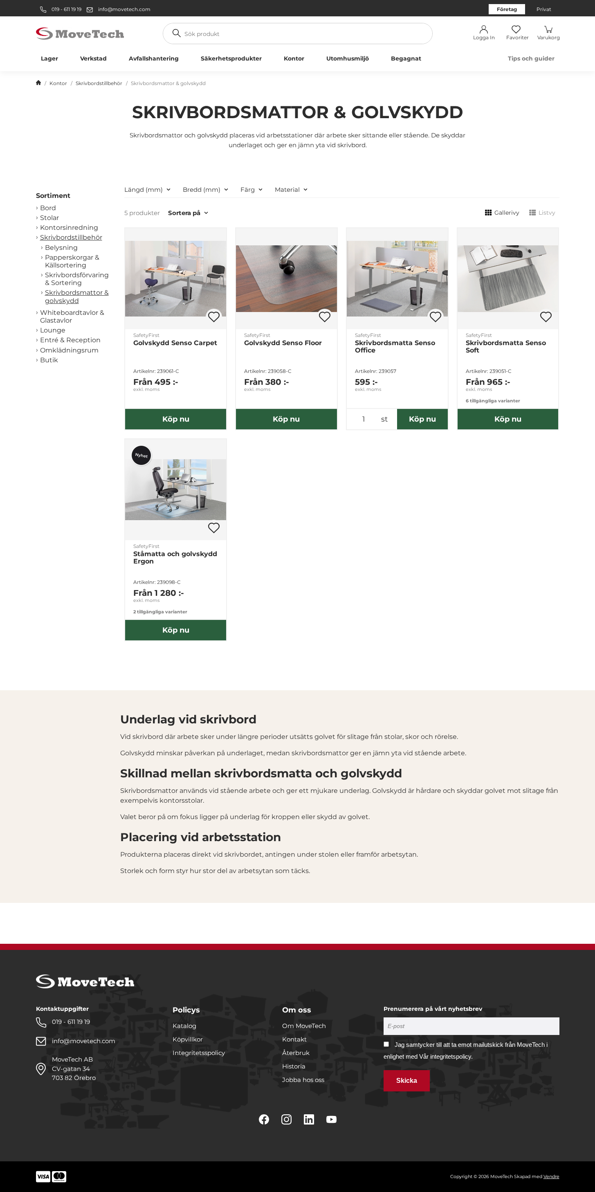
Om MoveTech (304, 1026)
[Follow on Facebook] (264, 1119)
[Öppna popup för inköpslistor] (214, 317)
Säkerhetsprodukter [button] (231, 58)
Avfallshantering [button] (154, 58)
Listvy (547, 212)
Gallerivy (506, 212)
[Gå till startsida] (38, 83)
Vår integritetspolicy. (446, 1056)
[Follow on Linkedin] (309, 1119)
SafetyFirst (146, 335)
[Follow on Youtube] (331, 1119)
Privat (544, 9)
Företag (507, 9)
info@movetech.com (124, 9)
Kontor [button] (294, 58)
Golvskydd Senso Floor (283, 343)
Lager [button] (49, 58)
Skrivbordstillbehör (99, 83)
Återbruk (296, 1053)
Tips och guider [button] (531, 58)
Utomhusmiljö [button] (347, 58)
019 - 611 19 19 (65, 9)
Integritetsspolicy (199, 1053)
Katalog (184, 1026)
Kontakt (294, 1039)
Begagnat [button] (406, 58)
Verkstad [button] (93, 58)
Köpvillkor (188, 1039)
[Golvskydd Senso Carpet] (175, 278)
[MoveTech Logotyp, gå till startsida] (80, 33)
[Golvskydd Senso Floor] (286, 278)
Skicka (406, 1080)
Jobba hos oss (303, 1080)
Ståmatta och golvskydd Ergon (175, 557)
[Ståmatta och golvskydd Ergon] (175, 489)
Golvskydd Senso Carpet (175, 343)
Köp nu (175, 419)
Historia (293, 1066)
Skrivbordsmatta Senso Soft (506, 346)
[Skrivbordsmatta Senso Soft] (508, 278)
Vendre (551, 1176)
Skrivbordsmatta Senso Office (395, 346)
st (384, 419)
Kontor (58, 83)
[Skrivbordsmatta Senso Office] (397, 278)
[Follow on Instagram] (286, 1119)
